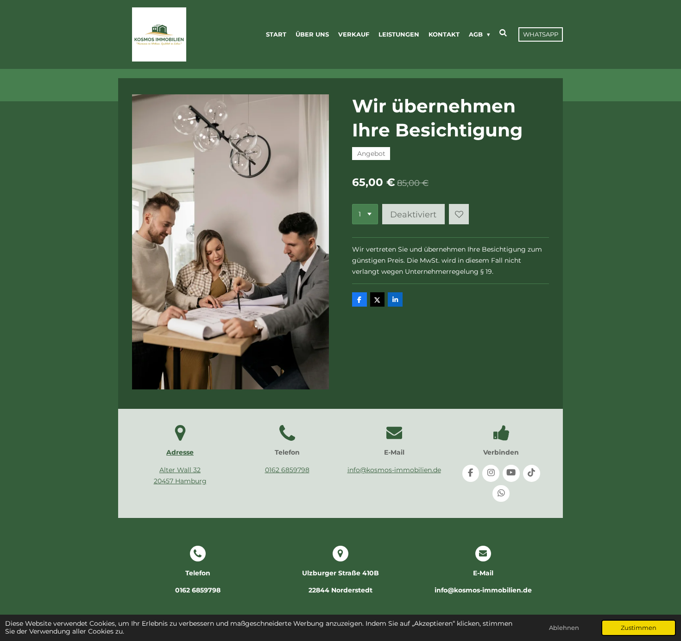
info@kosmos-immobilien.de (394, 470)
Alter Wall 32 (180, 470)
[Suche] (503, 32)
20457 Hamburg (180, 481)
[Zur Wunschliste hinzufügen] (459, 214)
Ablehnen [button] (564, 627)
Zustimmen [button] (638, 627)
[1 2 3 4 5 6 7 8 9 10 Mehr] (365, 214)
